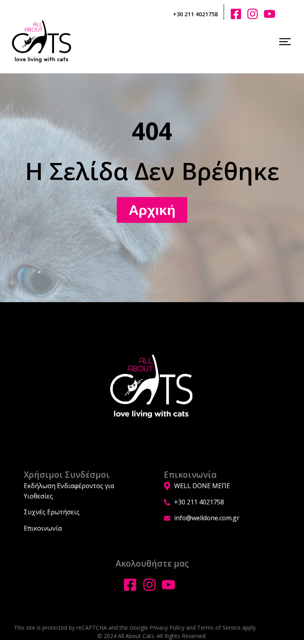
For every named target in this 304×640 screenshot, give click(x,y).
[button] (285, 42)
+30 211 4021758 (195, 14)
